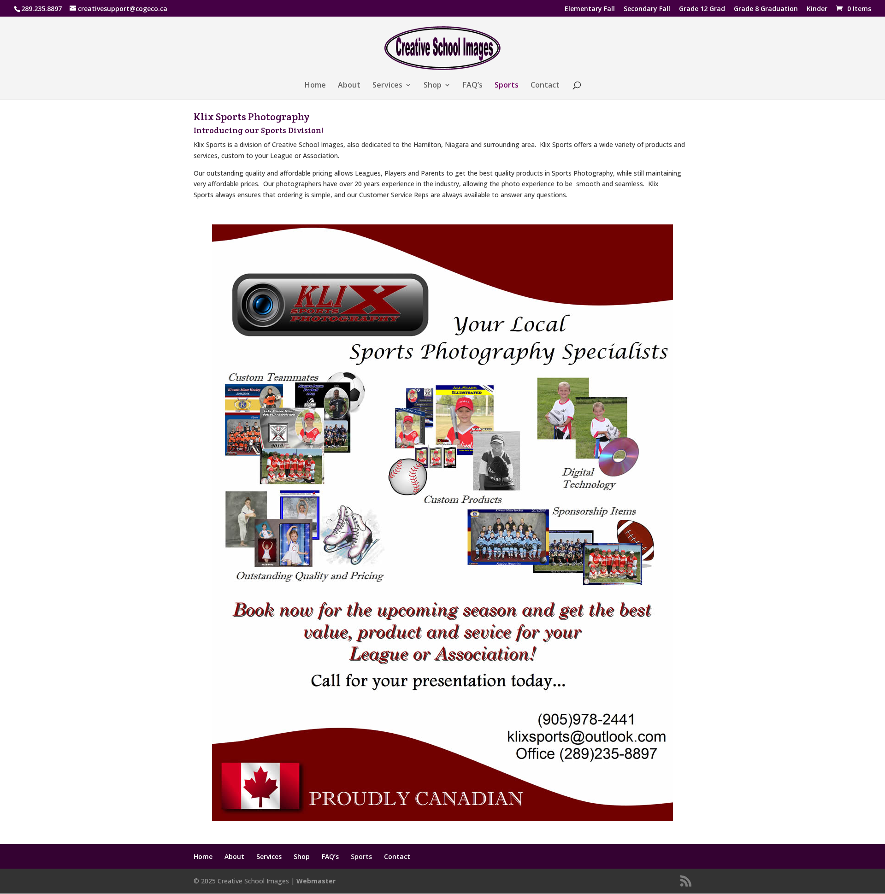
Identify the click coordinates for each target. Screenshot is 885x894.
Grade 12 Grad (702, 9)
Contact (545, 86)
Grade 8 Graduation (766, 9)
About (349, 86)
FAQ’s (473, 86)
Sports (507, 86)
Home (315, 86)
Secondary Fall (647, 9)
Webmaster (316, 880)
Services (387, 86)
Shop (433, 86)
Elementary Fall (590, 9)
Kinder (817, 9)
